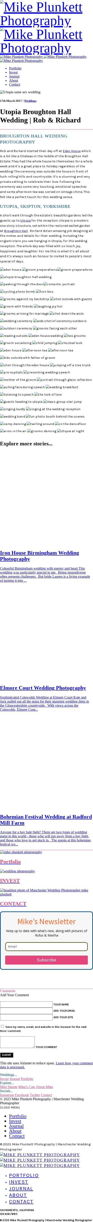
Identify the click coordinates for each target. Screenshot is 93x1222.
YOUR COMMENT (46, 1047)
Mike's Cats (26, 1087)
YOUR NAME (61, 1004)
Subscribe (46, 960)
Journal (14, 76)
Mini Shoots (8, 1087)
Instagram (7, 1095)
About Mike (44, 1087)
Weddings (30, 100)
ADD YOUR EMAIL (64, 1010)
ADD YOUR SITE (63, 1017)
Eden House (72, 151)
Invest (13, 72)
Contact (14, 84)
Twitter (35, 1095)
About (13, 80)
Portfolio (15, 68)
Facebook (22, 1095)
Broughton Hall (16, 231)
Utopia (25, 220)
